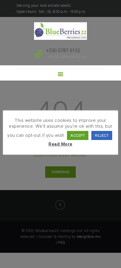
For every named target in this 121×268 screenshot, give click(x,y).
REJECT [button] (102, 135)
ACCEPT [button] (77, 135)
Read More (60, 144)
